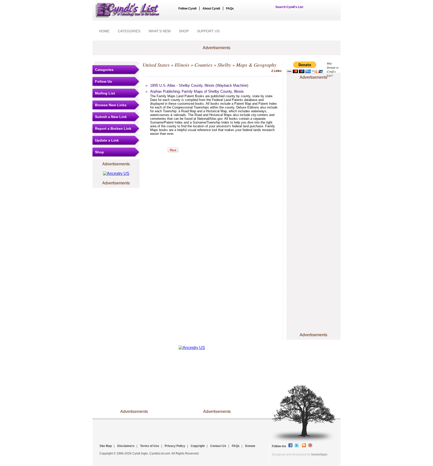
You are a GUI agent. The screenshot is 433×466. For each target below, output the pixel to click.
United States (156, 64)
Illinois (182, 64)
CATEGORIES (129, 31)
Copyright (198, 446)
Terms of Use (149, 446)
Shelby (224, 64)
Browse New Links (111, 105)
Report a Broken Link (113, 129)
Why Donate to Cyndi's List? (333, 69)
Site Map (105, 446)
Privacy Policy (175, 446)
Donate (250, 446)
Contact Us (218, 446)
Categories (104, 70)
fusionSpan (319, 454)
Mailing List (105, 93)
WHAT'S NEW (160, 31)
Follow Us (103, 81)
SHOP (184, 31)
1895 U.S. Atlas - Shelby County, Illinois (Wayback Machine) (199, 85)
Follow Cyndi (187, 8)
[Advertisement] (313, 96)
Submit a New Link (111, 117)
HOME (104, 31)
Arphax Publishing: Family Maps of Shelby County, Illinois (197, 91)
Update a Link (107, 140)
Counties (203, 64)
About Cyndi (211, 8)
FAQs (230, 8)
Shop (99, 152)
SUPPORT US (208, 31)
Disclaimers (126, 446)
